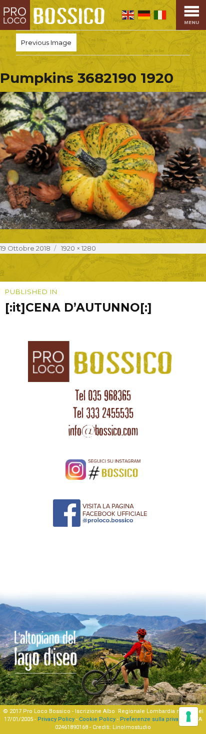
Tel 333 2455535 (103, 412)
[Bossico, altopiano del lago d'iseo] (54, 15)
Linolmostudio (131, 727)
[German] (144, 14)
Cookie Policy (97, 719)
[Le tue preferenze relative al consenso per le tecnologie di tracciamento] (188, 716)
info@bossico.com (103, 430)
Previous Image (46, 42)
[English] (128, 14)
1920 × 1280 (78, 248)
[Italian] (160, 14)
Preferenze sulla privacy (152, 719)
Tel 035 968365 (103, 395)
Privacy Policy (56, 719)
